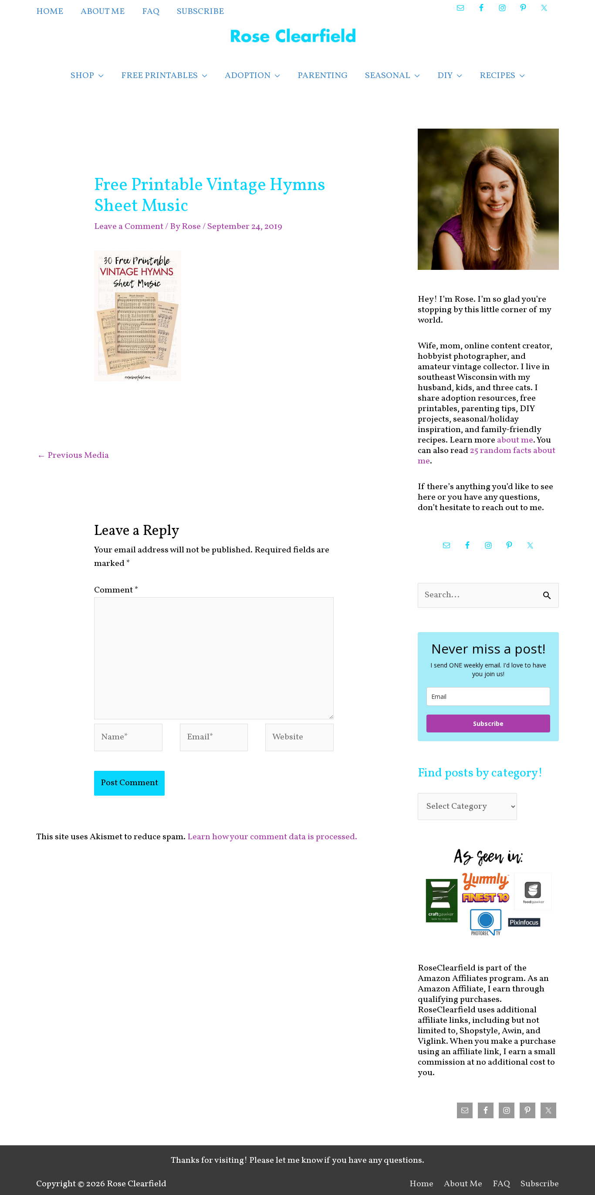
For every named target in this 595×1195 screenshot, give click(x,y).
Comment (116, 590)
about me (515, 440)
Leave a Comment (128, 227)
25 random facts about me (486, 456)
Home (421, 1184)
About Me (463, 1184)
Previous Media (73, 455)
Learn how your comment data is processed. (272, 837)
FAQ (501, 1184)
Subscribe (488, 723)
